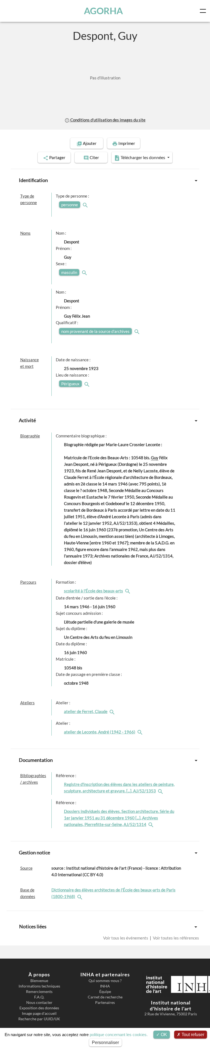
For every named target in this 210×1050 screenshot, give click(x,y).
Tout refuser (192, 1034)
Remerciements (39, 991)
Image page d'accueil (39, 1013)
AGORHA (103, 10)
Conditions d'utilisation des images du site (107, 119)
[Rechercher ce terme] (85, 204)
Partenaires (105, 1002)
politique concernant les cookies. (119, 1034)
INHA (105, 986)
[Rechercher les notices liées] (128, 590)
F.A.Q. (39, 997)
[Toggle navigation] (204, 11)
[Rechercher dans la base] (80, 896)
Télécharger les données (143, 157)
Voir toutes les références (175, 937)
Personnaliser (105, 1042)
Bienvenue (39, 980)
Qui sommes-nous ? (105, 980)
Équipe (105, 991)
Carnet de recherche (105, 997)
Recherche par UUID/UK (39, 1019)
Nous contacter (39, 1002)
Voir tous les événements (126, 937)
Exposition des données (39, 1008)
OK (163, 1034)
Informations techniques (39, 986)
